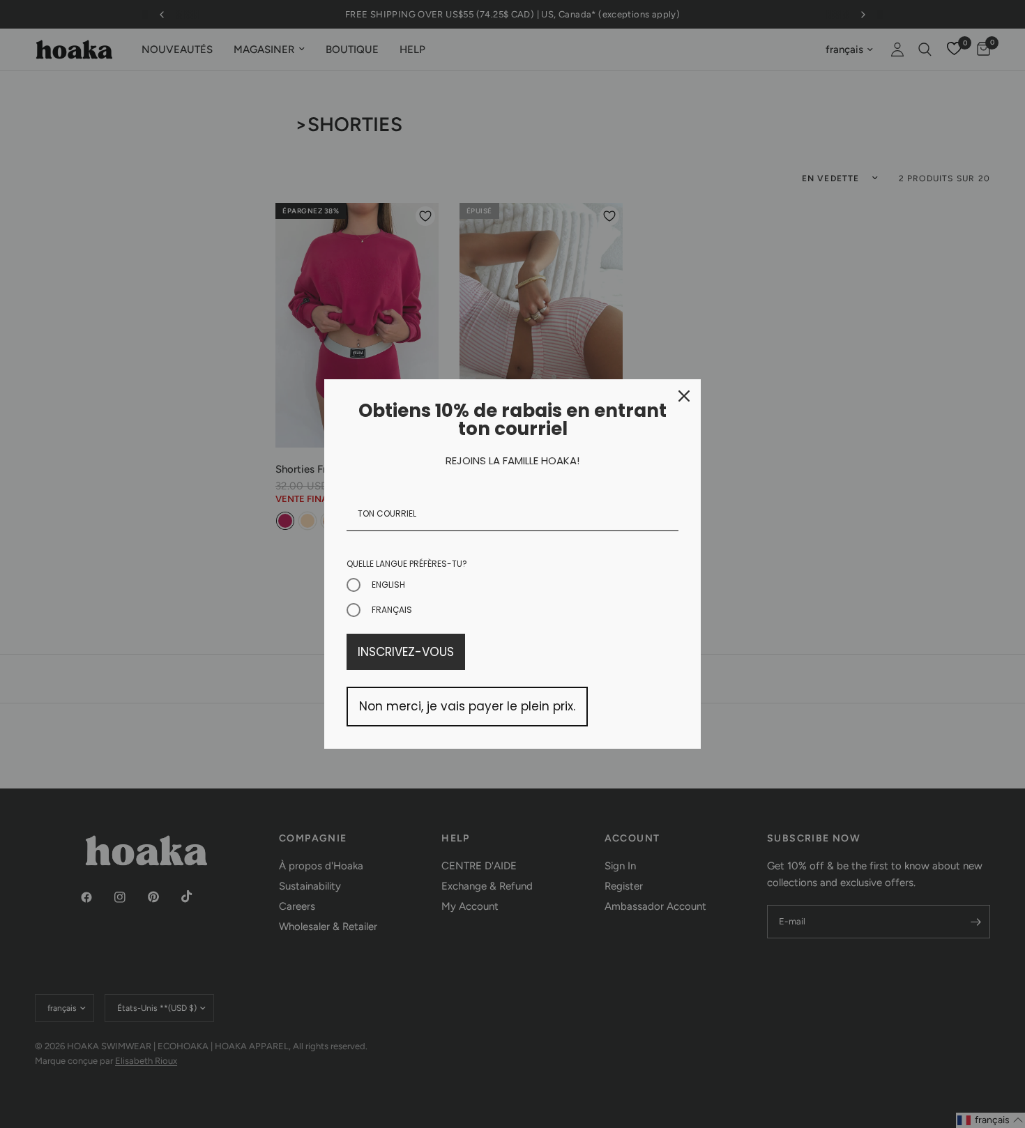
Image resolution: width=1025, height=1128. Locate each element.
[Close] (684, 396)
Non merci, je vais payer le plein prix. (467, 706)
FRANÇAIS (392, 610)
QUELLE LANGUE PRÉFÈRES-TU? (407, 564)
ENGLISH (388, 584)
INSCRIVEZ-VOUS (406, 651)
